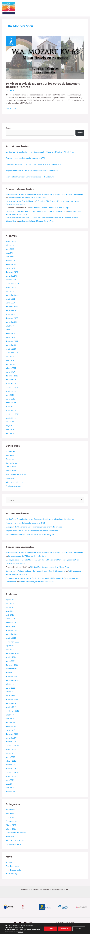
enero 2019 (10, 372)
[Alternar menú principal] (85, 8)
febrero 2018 (11, 403)
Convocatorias (11, 463)
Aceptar (50, 929)
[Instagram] (30, 923)
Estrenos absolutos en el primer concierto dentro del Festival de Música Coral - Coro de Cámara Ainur (44, 195)
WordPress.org (11, 874)
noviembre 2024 (12, 295)
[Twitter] (20, 923)
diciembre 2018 (12, 376)
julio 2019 (10, 357)
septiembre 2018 (12, 387)
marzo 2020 (10, 330)
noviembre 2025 (12, 276)
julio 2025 (10, 291)
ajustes (20, 932)
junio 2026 (10, 249)
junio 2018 (10, 395)
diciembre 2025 (12, 272)
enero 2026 (10, 268)
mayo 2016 (10, 426)
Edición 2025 (11, 471)
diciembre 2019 (12, 341)
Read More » (11, 108)
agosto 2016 (11, 418)
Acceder (9, 862)
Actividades (10, 451)
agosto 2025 (11, 287)
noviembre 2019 (12, 345)
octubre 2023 (11, 314)
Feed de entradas (12, 866)
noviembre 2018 (12, 380)
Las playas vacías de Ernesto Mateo (19, 201)
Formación (10, 478)
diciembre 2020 (12, 318)
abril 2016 (10, 430)
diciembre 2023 (12, 307)
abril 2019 (10, 360)
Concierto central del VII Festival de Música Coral (27, 198)
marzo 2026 (10, 261)
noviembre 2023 (12, 310)
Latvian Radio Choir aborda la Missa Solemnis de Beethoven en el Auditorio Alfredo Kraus (40, 152)
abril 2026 (10, 257)
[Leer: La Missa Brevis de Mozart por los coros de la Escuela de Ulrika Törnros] (45, 57)
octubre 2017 (11, 406)
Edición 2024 (11, 467)
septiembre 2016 (12, 414)
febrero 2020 (11, 333)
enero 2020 (10, 337)
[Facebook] (15, 923)
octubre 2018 (11, 383)
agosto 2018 (11, 391)
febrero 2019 (11, 368)
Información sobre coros (15, 482)
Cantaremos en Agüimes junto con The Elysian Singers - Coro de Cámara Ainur (36, 211)
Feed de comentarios (14, 870)
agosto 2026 (11, 241)
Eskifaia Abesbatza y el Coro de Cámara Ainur (36, 221)
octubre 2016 (11, 410)
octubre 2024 (11, 299)
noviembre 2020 (12, 322)
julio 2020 (10, 326)
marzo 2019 (10, 364)
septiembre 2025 (12, 284)
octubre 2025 (11, 280)
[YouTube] (25, 923)
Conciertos (10, 90)
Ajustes (78, 929)
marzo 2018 (10, 399)
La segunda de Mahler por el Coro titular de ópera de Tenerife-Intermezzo (34, 164)
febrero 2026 (11, 264)
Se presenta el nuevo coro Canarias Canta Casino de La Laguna (30, 177)
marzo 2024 (10, 303)
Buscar (8, 128)
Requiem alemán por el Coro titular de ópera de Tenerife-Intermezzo (32, 171)
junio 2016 (10, 422)
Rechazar (64, 929)
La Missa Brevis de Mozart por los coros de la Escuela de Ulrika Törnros (43, 85)
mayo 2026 (10, 253)
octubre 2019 (11, 349)
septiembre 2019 (12, 353)
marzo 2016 (10, 433)
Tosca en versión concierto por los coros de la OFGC (25, 158)
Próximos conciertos (13, 486)
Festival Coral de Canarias (16, 474)
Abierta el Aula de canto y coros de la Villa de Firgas (49, 208)
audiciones (10, 455)
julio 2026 (10, 245)
